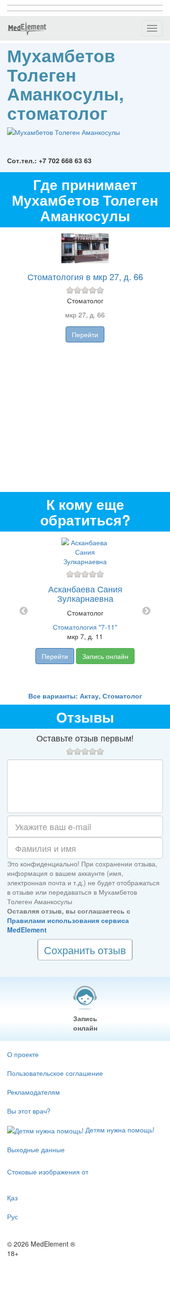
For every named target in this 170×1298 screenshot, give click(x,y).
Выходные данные (36, 1149)
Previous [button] (23, 611)
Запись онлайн (105, 656)
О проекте (23, 1054)
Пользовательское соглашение (55, 1073)
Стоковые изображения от (47, 1171)
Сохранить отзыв (85, 949)
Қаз (12, 1197)
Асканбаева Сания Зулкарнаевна (85, 593)
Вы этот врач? (29, 1110)
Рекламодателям (33, 1092)
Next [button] (146, 611)
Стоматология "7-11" (85, 627)
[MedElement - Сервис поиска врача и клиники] (26, 28)
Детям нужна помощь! (119, 1129)
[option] (85, 611)
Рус (12, 1216)
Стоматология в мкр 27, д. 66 (85, 276)
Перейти (85, 334)
